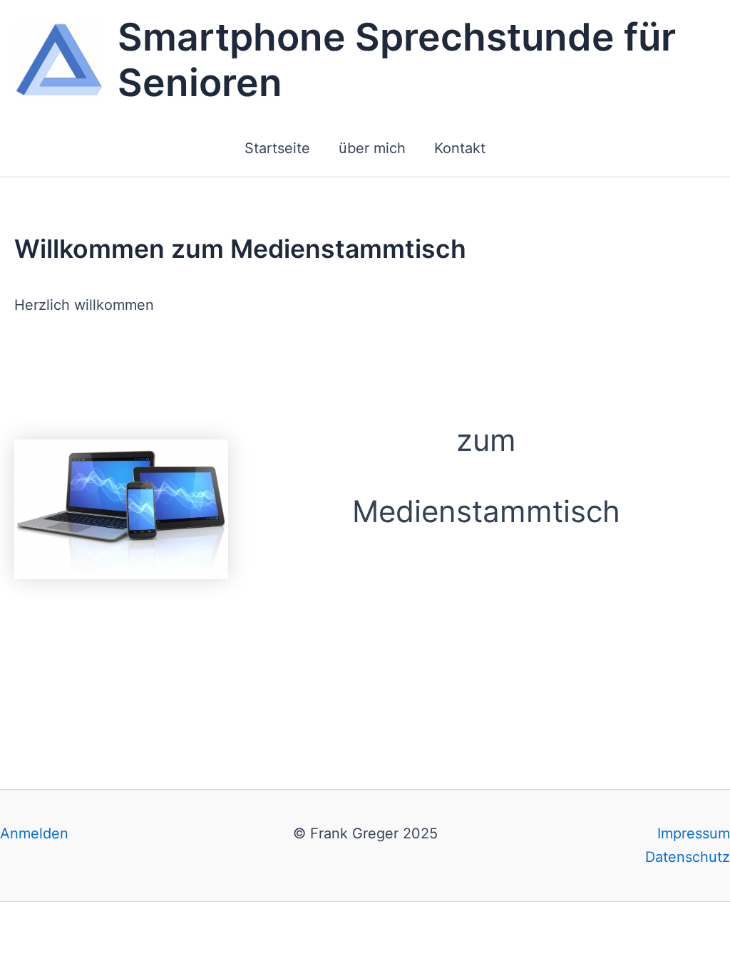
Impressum (693, 833)
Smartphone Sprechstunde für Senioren (397, 59)
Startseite (277, 148)
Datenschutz (687, 856)
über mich (372, 148)
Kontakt (459, 148)
